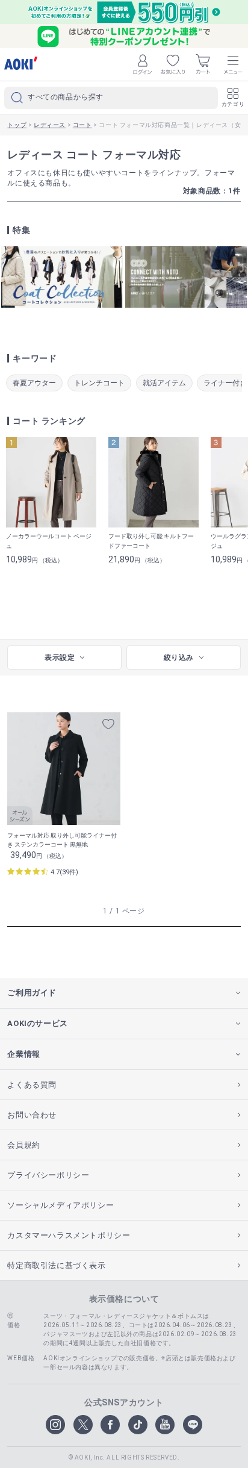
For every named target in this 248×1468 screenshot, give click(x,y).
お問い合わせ (32, 1114)
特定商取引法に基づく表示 (56, 1265)
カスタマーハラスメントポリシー (68, 1235)
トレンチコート (99, 383)
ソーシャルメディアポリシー (60, 1205)
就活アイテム (164, 383)
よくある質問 (32, 1084)
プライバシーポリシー (48, 1175)
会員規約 (23, 1144)
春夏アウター (34, 383)
